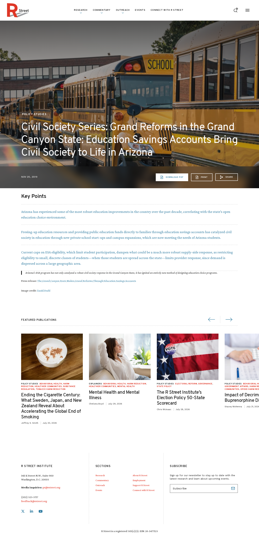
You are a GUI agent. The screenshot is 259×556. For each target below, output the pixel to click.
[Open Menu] (247, 10)
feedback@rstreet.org (34, 501)
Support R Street (141, 485)
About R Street (140, 475)
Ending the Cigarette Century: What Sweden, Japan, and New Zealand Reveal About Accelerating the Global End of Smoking (51, 406)
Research (100, 475)
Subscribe (233, 488)
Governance (205, 384)
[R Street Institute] (18, 10)
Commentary (102, 480)
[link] (23, 511)
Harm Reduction (136, 384)
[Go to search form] (235, 10)
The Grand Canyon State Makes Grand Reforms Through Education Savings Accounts (86, 280)
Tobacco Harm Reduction (51, 389)
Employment (139, 480)
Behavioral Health (51, 384)
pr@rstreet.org (51, 487)
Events (140, 10)
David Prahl (43, 290)
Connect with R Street (167, 10)
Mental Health (126, 386)
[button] (226, 177)
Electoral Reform (186, 384)
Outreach (123, 10)
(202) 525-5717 (29, 497)
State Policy (164, 386)
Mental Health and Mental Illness (114, 395)
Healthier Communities (48, 386)
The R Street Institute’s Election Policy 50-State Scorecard (181, 398)
